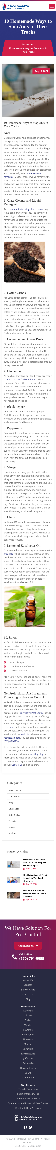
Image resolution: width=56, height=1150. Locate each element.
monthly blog (36, 754)
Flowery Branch (28, 1067)
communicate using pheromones (26, 209)
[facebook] (25, 1127)
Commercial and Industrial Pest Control (28, 1103)
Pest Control (15, 790)
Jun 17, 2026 (31, 868)
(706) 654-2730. (11, 741)
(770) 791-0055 (31, 958)
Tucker (28, 1020)
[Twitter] (30, 1127)
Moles (12, 827)
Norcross (28, 1039)
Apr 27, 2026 (31, 884)
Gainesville (28, 1063)
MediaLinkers (34, 1145)
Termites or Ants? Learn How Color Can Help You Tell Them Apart (34, 862)
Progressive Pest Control (31, 712)
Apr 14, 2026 (31, 899)
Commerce (28, 1077)
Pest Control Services (28, 1093)
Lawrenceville (28, 1053)
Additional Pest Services (28, 1098)
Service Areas (28, 989)
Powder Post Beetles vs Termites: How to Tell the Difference (34, 893)
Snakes (12, 833)
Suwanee (28, 1029)
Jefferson (28, 1058)
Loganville (28, 1048)
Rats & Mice (15, 814)
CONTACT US (26, 945)
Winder (28, 1024)
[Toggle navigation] (52, 6)
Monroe (28, 1044)
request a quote (12, 737)
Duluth (28, 1072)
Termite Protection (28, 1089)
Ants (11, 802)
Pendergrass (28, 1034)
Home (25, 44)
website (25, 734)
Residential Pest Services (28, 1108)
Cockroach (14, 808)
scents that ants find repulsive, (20, 379)
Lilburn (28, 1015)
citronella (8, 553)
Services (28, 984)
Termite (12, 821)
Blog (28, 999)
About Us (28, 980)
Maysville (28, 1010)
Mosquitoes (15, 796)
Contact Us (28, 994)
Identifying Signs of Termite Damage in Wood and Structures (35, 878)
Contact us (16, 764)
